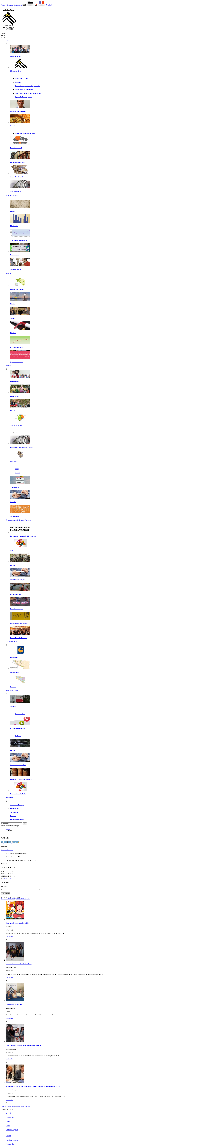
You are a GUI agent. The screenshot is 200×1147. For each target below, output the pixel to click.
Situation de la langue (17, 805)
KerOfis (12, 750)
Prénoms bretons (15, 594)
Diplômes (13, 333)
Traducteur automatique (18, 765)
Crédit (8, 1126)
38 (22, 899)
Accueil (8, 829)
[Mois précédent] (1, 864)
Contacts (13, 687)
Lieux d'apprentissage (17, 289)
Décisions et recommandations (25, 133)
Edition (12, 565)
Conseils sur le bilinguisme (19, 623)
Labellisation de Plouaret (14, 1004)
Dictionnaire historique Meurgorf (21, 779)
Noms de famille (15, 269)
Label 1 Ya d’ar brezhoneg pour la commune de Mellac (23, 1045)
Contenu (9, 5)
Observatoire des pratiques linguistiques (28, 93)
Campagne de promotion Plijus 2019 (17, 923)
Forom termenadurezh (17, 728)
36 (19, 899)
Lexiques (13, 816)
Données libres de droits (18, 794)
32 (12, 899)
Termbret (18, 82)
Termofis (13, 706)
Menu (3, 5)
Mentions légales (12, 1130)
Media (12, 550)
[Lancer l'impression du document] (13, 843)
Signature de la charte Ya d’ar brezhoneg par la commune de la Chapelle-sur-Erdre (33, 1086)
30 (10, 878)
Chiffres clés (14, 226)
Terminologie (14, 516)
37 (20, 899)
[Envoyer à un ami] (15, 843)
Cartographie (14, 672)
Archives (18, 736)
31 (12, 878)
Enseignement (14, 396)
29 (8, 878)
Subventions (14, 462)
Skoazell (17, 473)
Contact (49, 5)
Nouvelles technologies (17, 580)
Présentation (14, 657)
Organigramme (15, 56)
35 (17, 899)
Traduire (13, 502)
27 (4, 878)
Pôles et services (15, 71)
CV (16, 432)
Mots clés (4, 886)
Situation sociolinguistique (18, 240)
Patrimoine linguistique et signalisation (27, 86)
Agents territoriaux (16, 362)
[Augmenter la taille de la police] (5, 843)
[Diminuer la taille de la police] (2, 843)
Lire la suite (9, 936)
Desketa (12, 304)
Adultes (12, 318)
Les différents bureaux (17, 162)
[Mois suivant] (9, 864)
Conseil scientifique (16, 126)
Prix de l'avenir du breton (18, 638)
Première (4, 899)
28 (6, 878)
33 (14, 899)
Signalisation (14, 487)
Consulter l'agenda (7, 850)
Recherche (18, 5)
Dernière (27, 899)
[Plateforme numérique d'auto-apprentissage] (20, 300)
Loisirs (12, 411)
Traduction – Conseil (21, 78)
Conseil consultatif (16, 148)
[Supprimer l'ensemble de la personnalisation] (10, 843)
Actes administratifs (16, 177)
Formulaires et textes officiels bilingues (23, 536)
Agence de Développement (23, 97)
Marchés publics (15, 191)
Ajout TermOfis (20, 714)
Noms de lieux (14, 255)
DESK (17, 469)
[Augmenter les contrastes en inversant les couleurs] (7, 843)
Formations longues (16, 347)
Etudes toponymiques (17, 819)
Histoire (13, 211)
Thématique (4, 890)
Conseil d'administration (18, 111)
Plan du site (10, 1117)
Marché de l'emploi (16, 425)
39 (24, 899)
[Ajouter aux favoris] (18, 843)
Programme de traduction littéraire (21, 447)
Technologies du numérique (24, 89)
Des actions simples (16, 609)
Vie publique (14, 812)
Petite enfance (14, 381)
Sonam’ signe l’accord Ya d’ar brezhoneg (19, 964)
